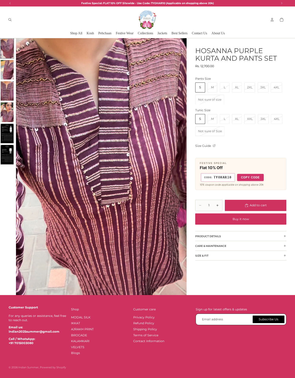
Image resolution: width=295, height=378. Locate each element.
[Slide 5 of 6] (7, 133)
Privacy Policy (144, 317)
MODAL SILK (80, 317)
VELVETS (77, 347)
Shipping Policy (145, 329)
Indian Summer (28, 367)
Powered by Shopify (53, 367)
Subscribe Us (268, 319)
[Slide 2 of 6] (7, 69)
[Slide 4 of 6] (7, 112)
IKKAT (75, 323)
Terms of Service (145, 335)
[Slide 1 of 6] (7, 48)
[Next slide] (182, 167)
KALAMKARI (80, 341)
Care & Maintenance (210, 246)
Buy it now (241, 219)
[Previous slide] (20, 167)
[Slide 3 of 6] (7, 91)
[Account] (272, 19)
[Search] (10, 19)
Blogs (75, 353)
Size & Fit (201, 255)
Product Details (208, 236)
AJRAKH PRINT (82, 329)
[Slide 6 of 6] (7, 154)
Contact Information (148, 341)
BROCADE (79, 335)
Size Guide (203, 146)
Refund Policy (143, 323)
